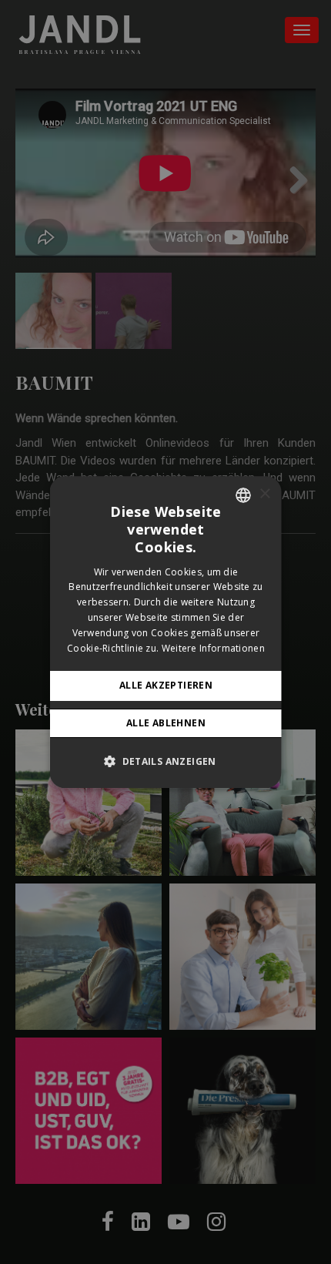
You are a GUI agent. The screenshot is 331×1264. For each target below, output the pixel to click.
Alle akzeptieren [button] (165, 685)
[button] (165, 761)
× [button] (264, 494)
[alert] (165, 632)
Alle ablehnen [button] (165, 722)
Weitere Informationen (212, 648)
